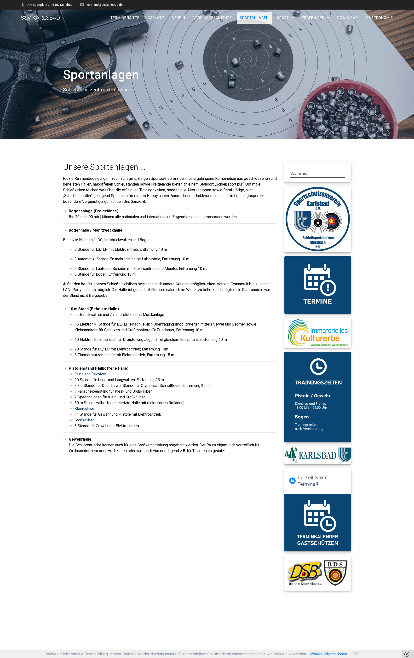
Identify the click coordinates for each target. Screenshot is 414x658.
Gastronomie (379, 18)
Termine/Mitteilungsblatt (137, 18)
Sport (283, 18)
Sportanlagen (254, 18)
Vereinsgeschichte (212, 18)
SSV (40, 18)
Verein (178, 18)
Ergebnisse (313, 18)
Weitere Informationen (328, 654)
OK (355, 654)
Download (347, 18)
